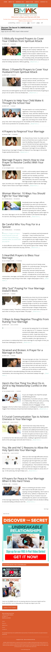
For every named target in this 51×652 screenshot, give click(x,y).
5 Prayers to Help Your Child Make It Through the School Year (22, 102)
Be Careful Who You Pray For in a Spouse (21, 225)
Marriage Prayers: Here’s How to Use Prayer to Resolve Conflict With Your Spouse (23, 162)
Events (3, 627)
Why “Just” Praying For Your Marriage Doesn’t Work (23, 289)
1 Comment (12, 106)
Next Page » (46, 509)
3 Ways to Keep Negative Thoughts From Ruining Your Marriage (25, 320)
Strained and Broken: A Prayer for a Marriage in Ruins (22, 351)
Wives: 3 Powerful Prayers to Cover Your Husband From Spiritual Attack (25, 71)
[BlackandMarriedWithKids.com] (25, 15)
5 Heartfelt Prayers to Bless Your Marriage (21, 256)
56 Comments (17, 198)
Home (3, 621)
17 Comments (19, 260)
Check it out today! (10, 607)
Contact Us (4, 629)
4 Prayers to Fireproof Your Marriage (23, 131)
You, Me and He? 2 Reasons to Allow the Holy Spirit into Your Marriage (25, 449)
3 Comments (13, 44)
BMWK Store (4, 625)
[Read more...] (34, 62)
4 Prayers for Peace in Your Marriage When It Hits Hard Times (23, 480)
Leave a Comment (20, 167)
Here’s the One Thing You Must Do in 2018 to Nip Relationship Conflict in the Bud (24, 385)
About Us (4, 623)
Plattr (29, 649)
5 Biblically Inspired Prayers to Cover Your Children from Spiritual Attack (23, 40)
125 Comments (17, 229)
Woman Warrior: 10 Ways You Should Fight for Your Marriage (23, 195)
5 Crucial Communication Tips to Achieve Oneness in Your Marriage (25, 418)
